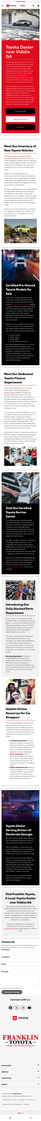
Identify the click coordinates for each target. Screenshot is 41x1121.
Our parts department (14, 656)
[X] (16, 1007)
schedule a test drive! (12, 928)
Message (5, 971)
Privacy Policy (6, 1099)
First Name (6, 949)
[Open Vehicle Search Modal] (10, 1118)
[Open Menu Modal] (2, 6)
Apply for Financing (20, 119)
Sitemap (22, 1099)
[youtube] (29, 1007)
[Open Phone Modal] (33, 6)
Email (4, 964)
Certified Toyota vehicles (20, 304)
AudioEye (26, 1104)
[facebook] (10, 1007)
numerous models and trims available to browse (17, 157)
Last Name (6, 957)
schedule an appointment (15, 567)
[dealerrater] (23, 1007)
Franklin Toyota (16, 1093)
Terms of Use (30, 1099)
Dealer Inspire (28, 1096)
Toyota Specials (20, 111)
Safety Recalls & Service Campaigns (12, 1104)
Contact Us (20, 127)
